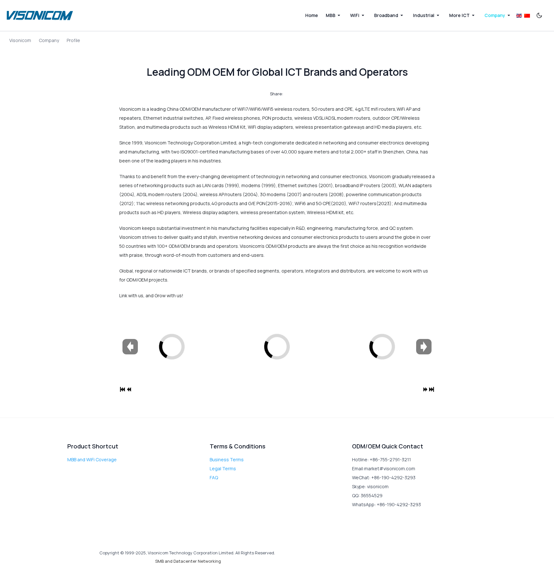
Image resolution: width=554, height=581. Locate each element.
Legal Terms (223, 468)
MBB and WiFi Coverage (92, 459)
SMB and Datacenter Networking (188, 561)
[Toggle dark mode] (539, 15)
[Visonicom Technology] (40, 15)
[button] (334, 15)
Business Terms (227, 459)
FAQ (214, 477)
